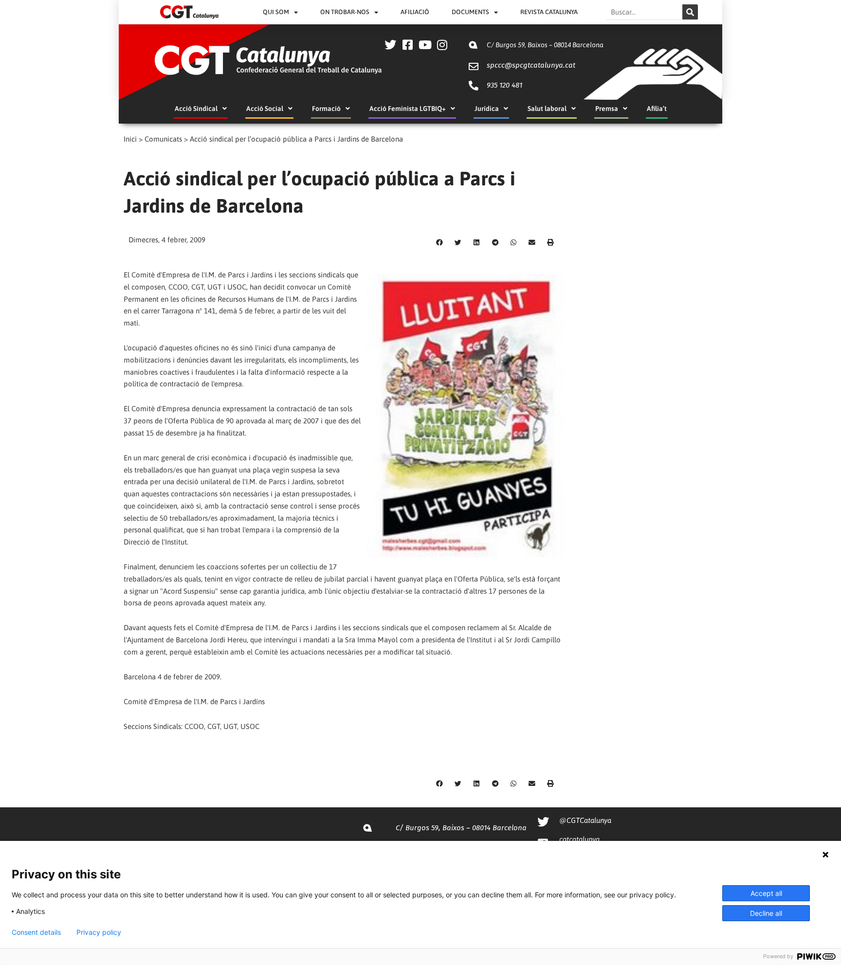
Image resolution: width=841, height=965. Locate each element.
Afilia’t (657, 108)
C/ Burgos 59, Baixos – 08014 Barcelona (545, 45)
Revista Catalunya (549, 12)
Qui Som (276, 12)
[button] (439, 243)
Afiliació (415, 12)
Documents (470, 12)
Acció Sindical (196, 108)
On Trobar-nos (344, 12)
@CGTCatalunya (585, 820)
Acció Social (264, 108)
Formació (326, 108)
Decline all (766, 913)
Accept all (766, 893)
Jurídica (487, 108)
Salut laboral (547, 108)
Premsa (606, 108)
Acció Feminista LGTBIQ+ (407, 108)
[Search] (690, 11)
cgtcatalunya (579, 839)
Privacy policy (98, 932)
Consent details (36, 932)
